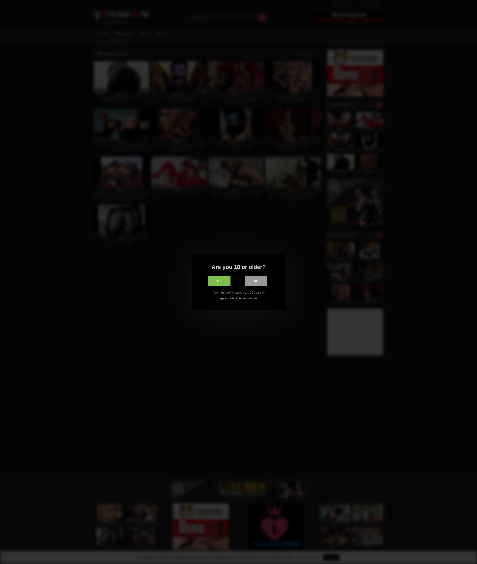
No (256, 281)
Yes (219, 281)
